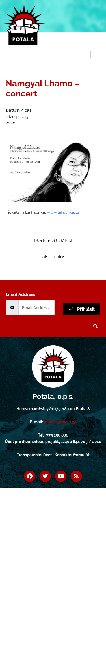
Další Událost (53, 256)
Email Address (20, 294)
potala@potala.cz (60, 422)
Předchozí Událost (53, 241)
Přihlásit (85, 309)
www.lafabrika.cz (63, 212)
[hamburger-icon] (96, 55)
